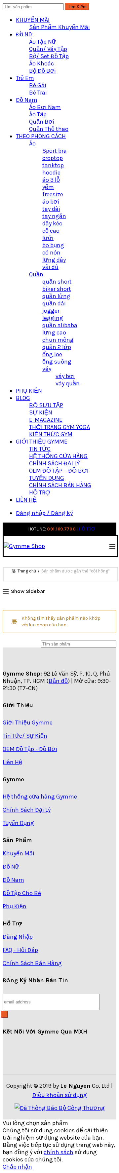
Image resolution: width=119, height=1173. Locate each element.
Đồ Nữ (24, 34)
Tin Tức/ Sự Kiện (25, 735)
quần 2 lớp (56, 347)
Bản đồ (58, 680)
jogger (51, 310)
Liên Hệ (12, 762)
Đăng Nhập (18, 936)
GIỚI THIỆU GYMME (41, 441)
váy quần (68, 383)
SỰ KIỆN (40, 412)
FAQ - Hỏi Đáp (20, 950)
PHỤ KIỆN (29, 390)
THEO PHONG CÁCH (41, 136)
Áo (32, 143)
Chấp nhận (17, 1166)
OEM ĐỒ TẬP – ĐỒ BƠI (59, 470)
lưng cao (54, 332)
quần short (57, 281)
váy (46, 368)
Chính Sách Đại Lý (27, 809)
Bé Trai (38, 92)
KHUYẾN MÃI (33, 19)
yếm (48, 187)
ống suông (56, 361)
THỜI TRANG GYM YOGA (59, 427)
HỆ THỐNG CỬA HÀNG (58, 456)
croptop (52, 158)
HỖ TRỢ (39, 492)
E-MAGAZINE (45, 419)
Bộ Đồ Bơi (42, 70)
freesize (52, 194)
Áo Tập (38, 114)
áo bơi (50, 201)
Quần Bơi (41, 121)
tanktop (53, 165)
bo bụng (53, 245)
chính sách (58, 1152)
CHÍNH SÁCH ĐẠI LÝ (54, 463)
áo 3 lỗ (51, 179)
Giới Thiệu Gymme (28, 722)
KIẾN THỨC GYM (50, 434)
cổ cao (51, 230)
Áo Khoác (41, 63)
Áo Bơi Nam (45, 107)
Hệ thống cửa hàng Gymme (40, 796)
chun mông (58, 339)
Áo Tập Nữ (42, 41)
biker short (56, 289)
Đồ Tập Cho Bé (22, 893)
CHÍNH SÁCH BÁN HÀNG (60, 485)
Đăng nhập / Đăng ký (44, 513)
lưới (48, 238)
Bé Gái (37, 85)
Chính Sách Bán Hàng (32, 963)
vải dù (50, 267)
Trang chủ (27, 570)
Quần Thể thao (48, 129)
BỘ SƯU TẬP (46, 405)
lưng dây (54, 259)
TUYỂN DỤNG (46, 478)
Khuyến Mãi (18, 853)
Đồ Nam (26, 99)
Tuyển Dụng (18, 823)
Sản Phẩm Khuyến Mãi (59, 27)
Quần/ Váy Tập (48, 49)
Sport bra (54, 150)
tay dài (51, 209)
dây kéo (52, 223)
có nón (51, 252)
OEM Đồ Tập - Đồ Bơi (30, 749)
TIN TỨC (40, 448)
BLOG (23, 398)
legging (52, 318)
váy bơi (65, 376)
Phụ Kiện (14, 906)
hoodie (51, 172)
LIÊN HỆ (26, 499)
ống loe (52, 354)
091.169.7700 (61, 529)
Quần (36, 274)
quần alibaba (59, 325)
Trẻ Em (25, 78)
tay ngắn (54, 216)
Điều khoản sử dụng (59, 1095)
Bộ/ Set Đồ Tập (49, 56)
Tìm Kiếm (77, 6)
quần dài (54, 303)
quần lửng (56, 296)
